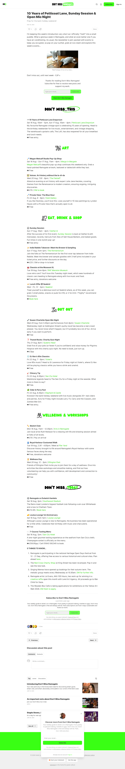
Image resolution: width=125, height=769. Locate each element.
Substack (53, 765)
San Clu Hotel (51, 376)
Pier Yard (63, 445)
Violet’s (49, 359)
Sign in (118, 4)
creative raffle (36, 579)
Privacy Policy (77, 749)
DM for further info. (85, 573)
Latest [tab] (34, 678)
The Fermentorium (56, 251)
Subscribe (108, 4)
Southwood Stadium (52, 501)
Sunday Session (65, 234)
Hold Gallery (51, 198)
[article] (62, 688)
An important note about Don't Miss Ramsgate (48, 699)
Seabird (49, 287)
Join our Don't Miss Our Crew (37, 702)
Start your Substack (57, 760)
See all (31, 726)
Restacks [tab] (40, 654)
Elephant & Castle (53, 393)
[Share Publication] (101, 4)
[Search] (97, 4)
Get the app (72, 760)
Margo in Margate (69, 161)
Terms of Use (72, 747)
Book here (33, 299)
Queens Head (49, 343)
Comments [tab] (31, 654)
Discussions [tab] (42, 678)
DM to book (39, 190)
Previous (34, 640)
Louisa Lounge (54, 518)
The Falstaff (55, 178)
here (38, 559)
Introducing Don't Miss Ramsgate (42, 684)
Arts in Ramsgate (61, 429)
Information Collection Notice (62, 749)
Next (92, 640)
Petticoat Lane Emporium (83, 123)
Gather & (54, 231)
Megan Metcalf (33, 164)
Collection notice (89, 755)
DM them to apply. (48, 589)
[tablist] (35, 654)
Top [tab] (29, 678)
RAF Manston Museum (58, 270)
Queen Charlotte (82, 323)
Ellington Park (54, 462)
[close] (81, 713)
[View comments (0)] (36, 29)
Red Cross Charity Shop (44, 563)
